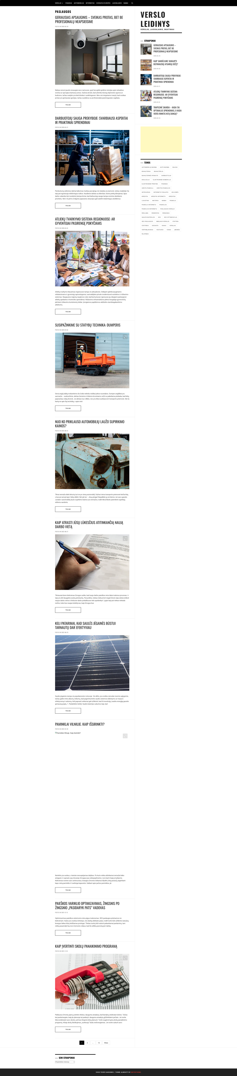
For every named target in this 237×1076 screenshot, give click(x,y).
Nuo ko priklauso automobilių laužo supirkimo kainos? (89, 423)
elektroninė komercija (162, 179)
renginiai (166, 213)
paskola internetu (149, 204)
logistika (145, 200)
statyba (175, 221)
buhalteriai (146, 171)
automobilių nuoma (149, 167)
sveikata (155, 225)
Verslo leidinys (155, 19)
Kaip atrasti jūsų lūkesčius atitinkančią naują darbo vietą (89, 524)
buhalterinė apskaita (150, 175)
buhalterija (158, 171)
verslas (173, 225)
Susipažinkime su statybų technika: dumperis (87, 324)
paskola (173, 200)
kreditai (145, 196)
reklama (145, 213)
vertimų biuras (147, 229)
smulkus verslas (162, 221)
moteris (155, 200)
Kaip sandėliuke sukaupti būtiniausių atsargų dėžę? (165, 62)
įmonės (177, 229)
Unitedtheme (136, 1072)
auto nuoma (164, 167)
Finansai (68, 3)
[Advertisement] (161, 139)
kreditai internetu (158, 196)
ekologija (146, 179)
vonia (169, 229)
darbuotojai (166, 175)
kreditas (172, 196)
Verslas (58, 3)
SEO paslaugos (147, 221)
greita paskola (147, 188)
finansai (164, 184)
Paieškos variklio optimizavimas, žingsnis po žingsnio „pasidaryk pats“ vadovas (87, 905)
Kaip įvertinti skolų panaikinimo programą (86, 946)
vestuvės (159, 229)
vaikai (164, 225)
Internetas (90, 3)
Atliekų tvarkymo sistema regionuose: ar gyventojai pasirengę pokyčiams (85, 221)
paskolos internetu (149, 209)
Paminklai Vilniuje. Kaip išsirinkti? (80, 724)
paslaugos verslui (167, 209)
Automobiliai (79, 3)
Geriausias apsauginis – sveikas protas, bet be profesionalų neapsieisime (89, 19)
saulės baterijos (148, 217)
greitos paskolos (163, 188)
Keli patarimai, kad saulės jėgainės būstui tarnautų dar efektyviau (85, 625)
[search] (132, 3)
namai (164, 200)
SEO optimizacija (170, 217)
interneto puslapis (160, 192)
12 (99, 1043)
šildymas (145, 234)
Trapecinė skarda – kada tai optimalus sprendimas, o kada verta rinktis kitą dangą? (167, 110)
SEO (159, 217)
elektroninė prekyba (150, 184)
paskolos (163, 204)
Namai (126, 3)
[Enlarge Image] (125, 33)
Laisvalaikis (117, 3)
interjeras (146, 192)
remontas (155, 213)
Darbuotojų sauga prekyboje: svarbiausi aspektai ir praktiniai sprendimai (91, 120)
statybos (145, 225)
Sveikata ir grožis (103, 3)
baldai (175, 167)
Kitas (106, 1043)
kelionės (175, 192)
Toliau (68, 105)
